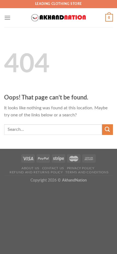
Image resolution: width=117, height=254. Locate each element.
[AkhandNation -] (58, 18)
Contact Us (53, 168)
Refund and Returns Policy (36, 172)
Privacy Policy (80, 168)
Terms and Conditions (87, 172)
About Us (30, 168)
